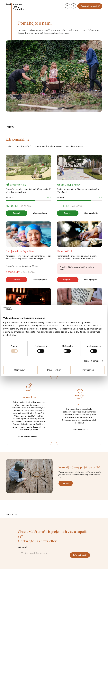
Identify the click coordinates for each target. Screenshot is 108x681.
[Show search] (67, 5)
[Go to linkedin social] (24, 624)
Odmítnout (19, 369)
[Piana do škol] (79, 251)
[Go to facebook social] (8, 624)
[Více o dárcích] (79, 410)
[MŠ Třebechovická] (28, 185)
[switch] (40, 351)
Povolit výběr (54, 369)
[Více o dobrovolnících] (29, 410)
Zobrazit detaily (91, 360)
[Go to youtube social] (32, 624)
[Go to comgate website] (10, 652)
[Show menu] (73, 5)
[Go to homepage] (15, 6)
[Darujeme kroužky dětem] (28, 251)
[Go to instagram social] (16, 624)
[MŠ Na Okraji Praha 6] (79, 185)
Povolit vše (88, 369)
